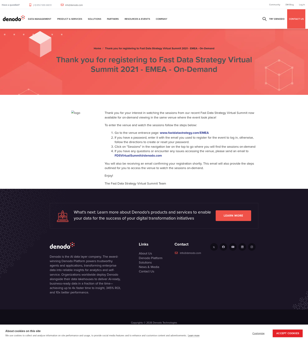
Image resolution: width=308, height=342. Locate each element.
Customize (258, 333)
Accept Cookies (287, 333)
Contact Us (146, 271)
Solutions (94, 19)
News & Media (149, 267)
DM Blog (290, 4)
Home (97, 48)
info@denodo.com (74, 5)
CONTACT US (296, 19)
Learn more (233, 216)
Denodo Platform (151, 258)
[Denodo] (14, 19)
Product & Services (69, 19)
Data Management (39, 19)
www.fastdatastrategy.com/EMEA (184, 133)
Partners (113, 19)
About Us (145, 253)
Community (274, 4)
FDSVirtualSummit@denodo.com (138, 155)
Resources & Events (137, 19)
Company (161, 19)
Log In (302, 4)
